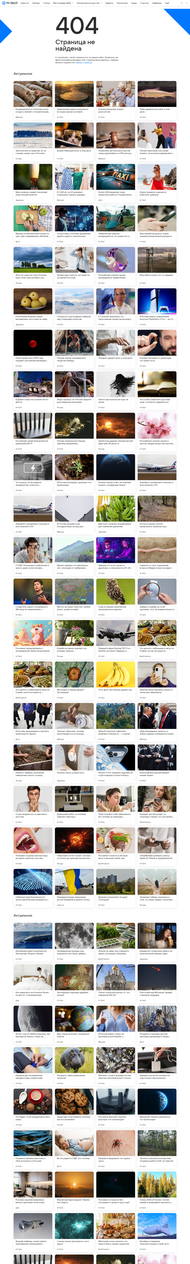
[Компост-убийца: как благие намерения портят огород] (33, 763)
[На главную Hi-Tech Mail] (12, 3)
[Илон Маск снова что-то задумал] (157, 266)
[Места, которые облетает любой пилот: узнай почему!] (74, 598)
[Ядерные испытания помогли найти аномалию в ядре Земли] (115, 1012)
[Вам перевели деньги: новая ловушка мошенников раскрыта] (157, 224)
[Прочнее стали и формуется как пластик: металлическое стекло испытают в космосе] (115, 1232)
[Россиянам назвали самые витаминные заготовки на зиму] (33, 307)
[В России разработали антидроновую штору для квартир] (74, 515)
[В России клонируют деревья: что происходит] (74, 473)
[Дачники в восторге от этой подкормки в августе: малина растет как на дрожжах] (115, 971)
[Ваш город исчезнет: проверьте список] (74, 1191)
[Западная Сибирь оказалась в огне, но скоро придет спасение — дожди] (157, 888)
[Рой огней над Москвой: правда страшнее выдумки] (157, 1149)
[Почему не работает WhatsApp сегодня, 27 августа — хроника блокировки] (115, 1054)
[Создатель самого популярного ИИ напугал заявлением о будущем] (33, 598)
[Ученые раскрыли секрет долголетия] (115, 100)
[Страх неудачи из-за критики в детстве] (33, 805)
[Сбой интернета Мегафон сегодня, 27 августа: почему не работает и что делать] (33, 1012)
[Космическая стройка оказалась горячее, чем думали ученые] (74, 971)
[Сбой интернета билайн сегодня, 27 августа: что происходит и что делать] (157, 929)
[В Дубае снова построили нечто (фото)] (33, 390)
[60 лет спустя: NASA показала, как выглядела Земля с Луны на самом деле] (33, 1191)
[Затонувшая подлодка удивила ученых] (74, 1149)
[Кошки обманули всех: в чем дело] (74, 141)
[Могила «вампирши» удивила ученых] (157, 1054)
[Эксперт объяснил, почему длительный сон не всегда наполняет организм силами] (74, 722)
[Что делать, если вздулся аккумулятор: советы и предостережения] (33, 473)
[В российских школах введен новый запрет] (157, 763)
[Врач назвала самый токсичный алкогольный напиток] (33, 183)
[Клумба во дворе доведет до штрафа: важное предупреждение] (74, 639)
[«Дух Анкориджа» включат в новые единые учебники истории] (157, 722)
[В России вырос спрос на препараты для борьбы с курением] (115, 1191)
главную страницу (83, 62)
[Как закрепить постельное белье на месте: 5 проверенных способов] (33, 1149)
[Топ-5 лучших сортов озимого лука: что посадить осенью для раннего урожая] (33, 971)
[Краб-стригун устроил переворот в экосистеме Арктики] (74, 1012)
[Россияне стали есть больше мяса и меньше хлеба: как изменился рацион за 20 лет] (115, 846)
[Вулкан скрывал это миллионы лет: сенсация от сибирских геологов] (74, 556)
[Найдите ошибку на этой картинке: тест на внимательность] (157, 598)
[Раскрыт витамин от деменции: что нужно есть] (157, 349)
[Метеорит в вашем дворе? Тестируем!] (74, 681)
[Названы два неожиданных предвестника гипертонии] (33, 1232)
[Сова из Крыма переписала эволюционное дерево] (115, 598)
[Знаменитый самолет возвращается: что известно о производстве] (115, 224)
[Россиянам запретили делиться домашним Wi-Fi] (33, 432)
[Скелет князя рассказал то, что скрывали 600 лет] (115, 1149)
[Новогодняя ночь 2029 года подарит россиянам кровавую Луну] (33, 349)
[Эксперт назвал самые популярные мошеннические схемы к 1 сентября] (115, 929)
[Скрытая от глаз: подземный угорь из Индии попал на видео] (157, 556)
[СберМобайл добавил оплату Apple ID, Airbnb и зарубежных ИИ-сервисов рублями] (157, 846)
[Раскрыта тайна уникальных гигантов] (74, 1232)
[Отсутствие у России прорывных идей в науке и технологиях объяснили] (74, 224)
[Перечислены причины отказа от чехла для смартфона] (157, 681)
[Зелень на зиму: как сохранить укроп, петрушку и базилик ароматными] (115, 1108)
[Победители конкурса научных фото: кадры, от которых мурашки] (157, 1012)
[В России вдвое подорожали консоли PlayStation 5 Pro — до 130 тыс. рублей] (157, 307)
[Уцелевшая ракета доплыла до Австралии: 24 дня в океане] (33, 1108)
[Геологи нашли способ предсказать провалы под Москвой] (157, 515)
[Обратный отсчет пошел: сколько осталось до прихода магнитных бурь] (74, 846)
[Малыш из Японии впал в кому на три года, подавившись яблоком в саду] (33, 224)
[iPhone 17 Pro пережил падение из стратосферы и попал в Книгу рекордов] (115, 763)
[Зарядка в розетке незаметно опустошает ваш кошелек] (157, 1232)
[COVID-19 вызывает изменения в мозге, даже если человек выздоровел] (33, 556)
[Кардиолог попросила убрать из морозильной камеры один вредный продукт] (157, 1108)
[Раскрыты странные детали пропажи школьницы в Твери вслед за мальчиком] (157, 1191)
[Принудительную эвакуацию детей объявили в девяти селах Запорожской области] (74, 888)
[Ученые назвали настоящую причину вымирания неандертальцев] (74, 432)
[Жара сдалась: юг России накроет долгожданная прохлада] (74, 390)
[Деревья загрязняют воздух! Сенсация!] (115, 888)
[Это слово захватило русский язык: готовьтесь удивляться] (157, 390)
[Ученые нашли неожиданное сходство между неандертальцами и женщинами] (74, 349)
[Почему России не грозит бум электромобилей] (74, 1054)
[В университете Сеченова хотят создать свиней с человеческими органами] (33, 100)
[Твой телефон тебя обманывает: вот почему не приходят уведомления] (115, 805)
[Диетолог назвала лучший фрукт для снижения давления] (115, 515)
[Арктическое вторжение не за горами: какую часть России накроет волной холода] (33, 141)
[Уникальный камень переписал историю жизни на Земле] (74, 100)
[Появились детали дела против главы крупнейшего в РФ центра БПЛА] (115, 141)
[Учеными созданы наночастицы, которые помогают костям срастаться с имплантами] (33, 846)
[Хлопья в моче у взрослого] (74, 763)
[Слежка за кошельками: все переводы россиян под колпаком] (74, 929)
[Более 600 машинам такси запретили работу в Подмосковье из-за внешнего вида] (115, 183)
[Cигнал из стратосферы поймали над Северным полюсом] (74, 307)
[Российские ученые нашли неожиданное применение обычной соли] (115, 266)
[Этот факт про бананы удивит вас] (115, 681)
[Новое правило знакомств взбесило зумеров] (157, 183)
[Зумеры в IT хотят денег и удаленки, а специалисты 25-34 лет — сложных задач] (115, 556)
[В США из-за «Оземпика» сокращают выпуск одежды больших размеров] (74, 183)
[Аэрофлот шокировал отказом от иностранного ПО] (157, 473)
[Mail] (4, 3)
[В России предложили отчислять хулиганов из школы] (33, 722)
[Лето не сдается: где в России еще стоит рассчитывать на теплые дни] (33, 266)
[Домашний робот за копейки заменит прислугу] (74, 805)
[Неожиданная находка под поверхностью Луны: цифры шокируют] (74, 1108)
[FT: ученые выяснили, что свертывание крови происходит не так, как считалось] (115, 307)
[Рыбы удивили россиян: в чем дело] (157, 100)
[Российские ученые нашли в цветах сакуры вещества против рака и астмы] (157, 432)
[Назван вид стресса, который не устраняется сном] (74, 266)
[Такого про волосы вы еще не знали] (115, 390)
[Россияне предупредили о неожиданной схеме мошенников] (33, 639)
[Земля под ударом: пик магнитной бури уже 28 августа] (115, 432)
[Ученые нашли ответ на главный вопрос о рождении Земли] (115, 473)
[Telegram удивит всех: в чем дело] (115, 349)
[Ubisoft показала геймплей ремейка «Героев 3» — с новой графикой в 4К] (115, 722)
